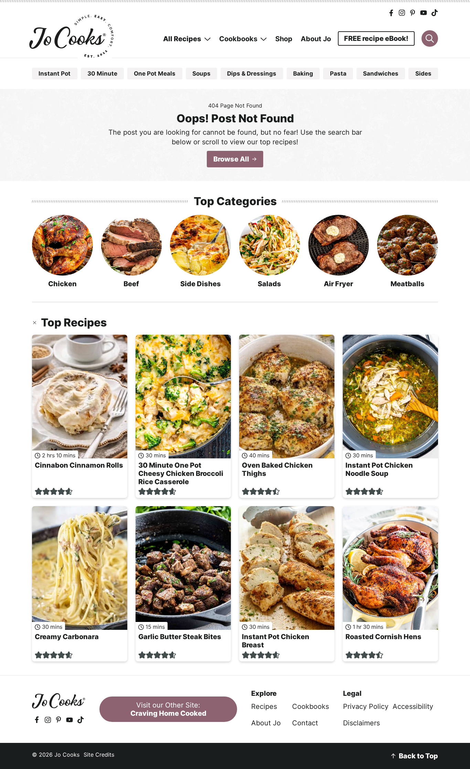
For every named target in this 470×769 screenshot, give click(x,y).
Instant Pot (55, 73)
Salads (269, 284)
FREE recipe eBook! (376, 38)
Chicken (62, 284)
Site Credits (99, 754)
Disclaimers (361, 723)
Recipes (264, 706)
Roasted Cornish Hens (383, 637)
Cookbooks (310, 706)
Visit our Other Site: (168, 709)
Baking (303, 73)
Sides (423, 73)
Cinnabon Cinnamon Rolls (79, 465)
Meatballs (408, 284)
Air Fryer (338, 284)
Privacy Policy (365, 706)
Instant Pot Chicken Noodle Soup (379, 469)
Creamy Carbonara (67, 637)
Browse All (231, 159)
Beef (131, 284)
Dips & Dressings (251, 73)
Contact (305, 723)
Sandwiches (380, 73)
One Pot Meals (154, 73)
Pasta (338, 73)
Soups (201, 73)
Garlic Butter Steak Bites (179, 637)
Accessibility (413, 706)
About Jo (266, 723)
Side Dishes (200, 284)
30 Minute (102, 73)
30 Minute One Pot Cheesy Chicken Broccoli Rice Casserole (180, 473)
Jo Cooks (72, 36)
